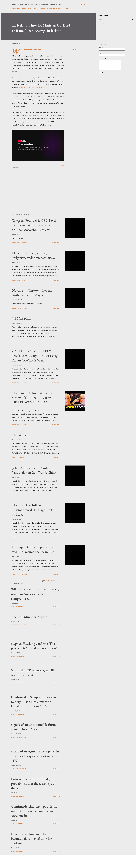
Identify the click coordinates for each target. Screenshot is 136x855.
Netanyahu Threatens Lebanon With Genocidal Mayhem (33, 292)
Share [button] (74, 49)
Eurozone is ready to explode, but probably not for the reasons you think (33, 783)
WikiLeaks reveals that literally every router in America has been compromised (35, 594)
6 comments (20, 606)
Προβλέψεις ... (21, 435)
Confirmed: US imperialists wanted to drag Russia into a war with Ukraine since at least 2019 (34, 701)
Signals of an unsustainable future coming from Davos (34, 726)
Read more (55, 242)
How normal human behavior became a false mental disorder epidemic (31, 838)
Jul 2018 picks (21, 318)
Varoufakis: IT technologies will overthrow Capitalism (32, 672)
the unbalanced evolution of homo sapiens (36, 4)
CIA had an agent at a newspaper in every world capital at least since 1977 (35, 756)
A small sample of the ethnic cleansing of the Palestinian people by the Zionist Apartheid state (36, 8)
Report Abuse (102, 23)
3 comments (20, 714)
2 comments (21, 280)
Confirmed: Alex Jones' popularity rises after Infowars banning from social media (34, 811)
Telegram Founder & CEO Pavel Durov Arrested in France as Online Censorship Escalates (34, 225)
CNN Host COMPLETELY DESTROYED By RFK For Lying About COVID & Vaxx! (35, 356)
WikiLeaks (23, 50)
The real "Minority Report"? (30, 616)
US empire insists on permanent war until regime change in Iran (33, 549)
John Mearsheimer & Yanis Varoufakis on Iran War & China (34, 470)
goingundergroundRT (34, 50)
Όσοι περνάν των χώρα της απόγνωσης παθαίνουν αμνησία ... (33, 255)
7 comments (20, 656)
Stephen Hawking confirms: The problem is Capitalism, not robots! (34, 645)
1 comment (19, 851)
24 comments (21, 457)
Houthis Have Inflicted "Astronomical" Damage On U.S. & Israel (34, 510)
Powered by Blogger (49, 580)
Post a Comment (22, 242)
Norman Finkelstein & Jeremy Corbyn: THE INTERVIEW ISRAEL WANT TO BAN (32, 397)
